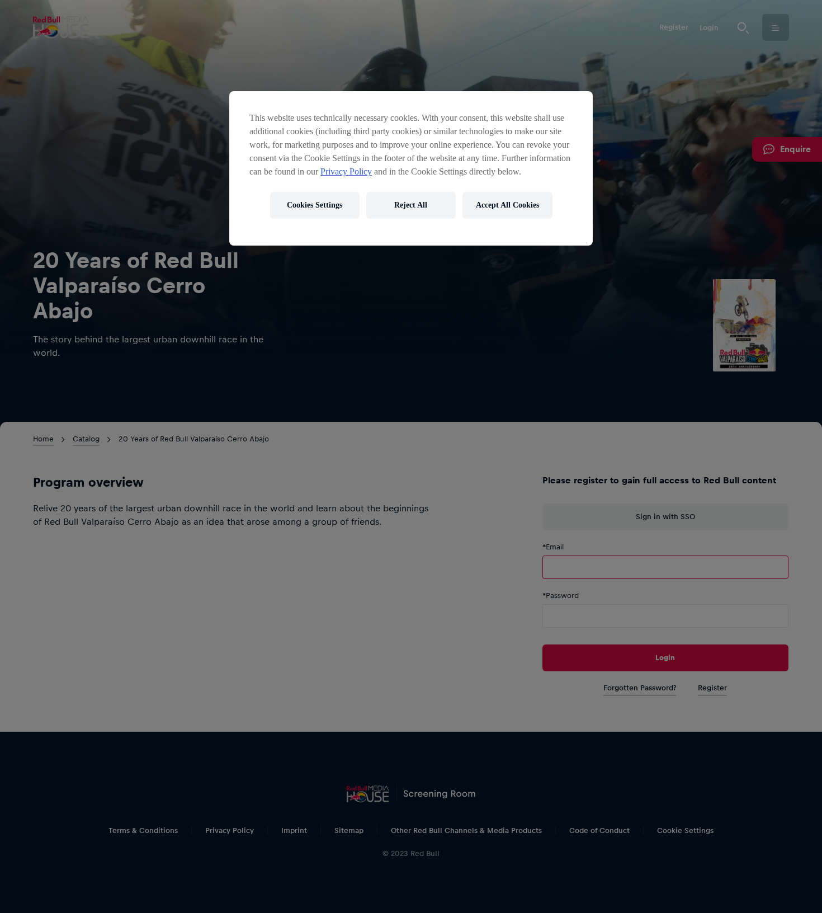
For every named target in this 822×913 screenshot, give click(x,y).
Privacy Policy (346, 171)
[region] (411, 168)
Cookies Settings (314, 205)
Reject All (410, 205)
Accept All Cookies (507, 205)
